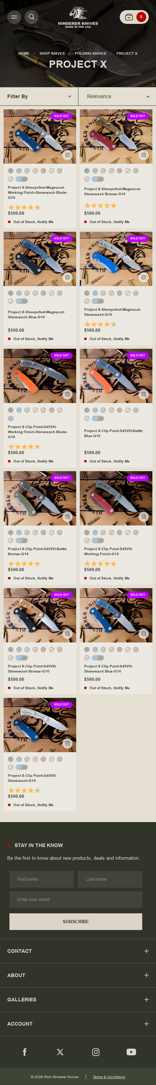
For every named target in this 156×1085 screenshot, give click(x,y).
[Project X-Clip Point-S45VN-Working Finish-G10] (116, 498)
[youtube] (131, 1052)
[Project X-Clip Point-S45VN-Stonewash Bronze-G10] (40, 615)
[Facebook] (25, 1052)
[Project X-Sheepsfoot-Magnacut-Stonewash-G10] (116, 259)
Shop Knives (52, 53)
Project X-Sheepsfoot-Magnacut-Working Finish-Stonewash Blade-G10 (37, 192)
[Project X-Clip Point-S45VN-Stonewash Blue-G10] (116, 615)
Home (24, 53)
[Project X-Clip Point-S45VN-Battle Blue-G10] (116, 376)
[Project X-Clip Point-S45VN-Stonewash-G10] (40, 725)
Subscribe (76, 921)
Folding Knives (90, 53)
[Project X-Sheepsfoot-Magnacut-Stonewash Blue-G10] (40, 259)
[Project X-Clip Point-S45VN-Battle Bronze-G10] (40, 498)
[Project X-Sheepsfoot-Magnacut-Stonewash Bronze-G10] (116, 136)
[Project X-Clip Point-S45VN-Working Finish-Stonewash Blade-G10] (40, 376)
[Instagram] (96, 1052)
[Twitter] (60, 1052)
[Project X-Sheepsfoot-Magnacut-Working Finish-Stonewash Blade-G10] (40, 136)
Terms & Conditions (109, 1077)
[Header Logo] (78, 17)
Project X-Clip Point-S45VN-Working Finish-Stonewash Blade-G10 (37, 432)
